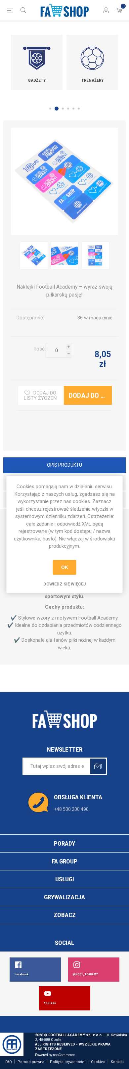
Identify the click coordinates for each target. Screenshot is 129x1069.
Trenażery (92, 80)
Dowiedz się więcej (64, 583)
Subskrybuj (98, 766)
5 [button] (73, 109)
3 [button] (63, 109)
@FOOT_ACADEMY (85, 974)
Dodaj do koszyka (55, 366)
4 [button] (68, 109)
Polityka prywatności (67, 1062)
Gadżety (37, 80)
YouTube (50, 1003)
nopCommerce (64, 1055)
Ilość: (40, 349)
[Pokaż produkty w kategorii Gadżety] (37, 53)
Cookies (98, 1062)
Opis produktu (64, 465)
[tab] (64, 466)
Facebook (21, 974)
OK (64, 567)
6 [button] (79, 109)
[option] (36, 62)
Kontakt (117, 1062)
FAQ (8, 1062)
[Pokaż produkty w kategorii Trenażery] (92, 53)
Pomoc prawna (31, 1062)
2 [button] (57, 109)
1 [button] (50, 109)
